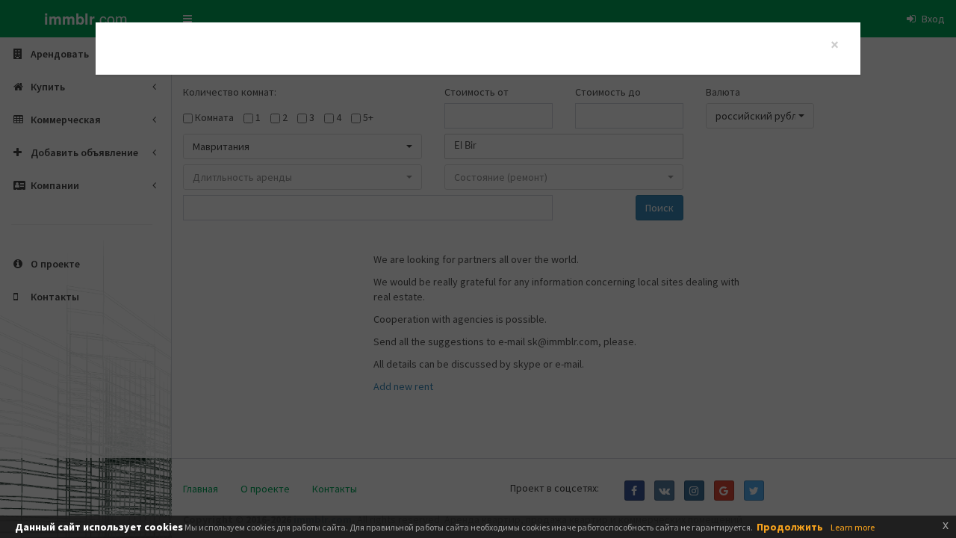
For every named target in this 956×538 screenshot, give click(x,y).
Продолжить (790, 527)
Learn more (853, 527)
